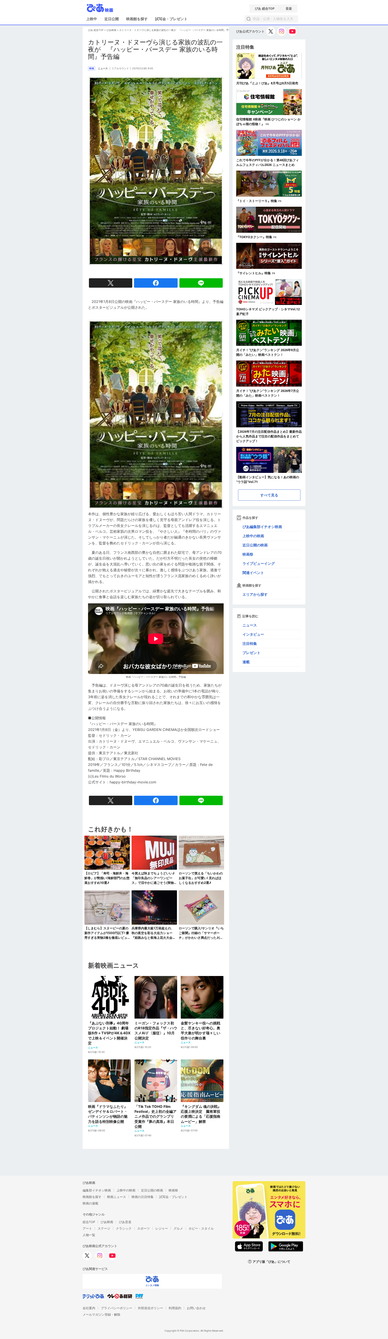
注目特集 (249, 643)
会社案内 (89, 1308)
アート (87, 1228)
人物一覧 (89, 1235)
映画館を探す (137, 18)
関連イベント (253, 572)
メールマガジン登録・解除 (101, 1314)
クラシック (124, 1228)
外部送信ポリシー (150, 1308)
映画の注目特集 (143, 1197)
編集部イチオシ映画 (97, 1190)
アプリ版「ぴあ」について (271, 1261)
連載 (246, 661)
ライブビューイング (258, 563)
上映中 (91, 18)
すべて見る (269, 495)
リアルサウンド (120, 68)
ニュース (249, 625)
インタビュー (253, 634)
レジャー (161, 1228)
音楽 (289, 8)
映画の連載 (90, 1203)
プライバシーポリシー (116, 1308)
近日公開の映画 (255, 545)
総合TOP (89, 1222)
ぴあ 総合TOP (265, 8)
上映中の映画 (253, 535)
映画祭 (247, 554)
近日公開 (111, 18)
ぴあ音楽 (125, 1222)
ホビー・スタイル (201, 1228)
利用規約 (175, 1308)
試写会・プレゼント (171, 18)
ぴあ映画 (111, 30)
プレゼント (251, 652)
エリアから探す (255, 594)
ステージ (104, 1228)
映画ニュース (116, 1197)
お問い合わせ (196, 1308)
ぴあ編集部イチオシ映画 (262, 526)
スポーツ (143, 1228)
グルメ (178, 1228)
